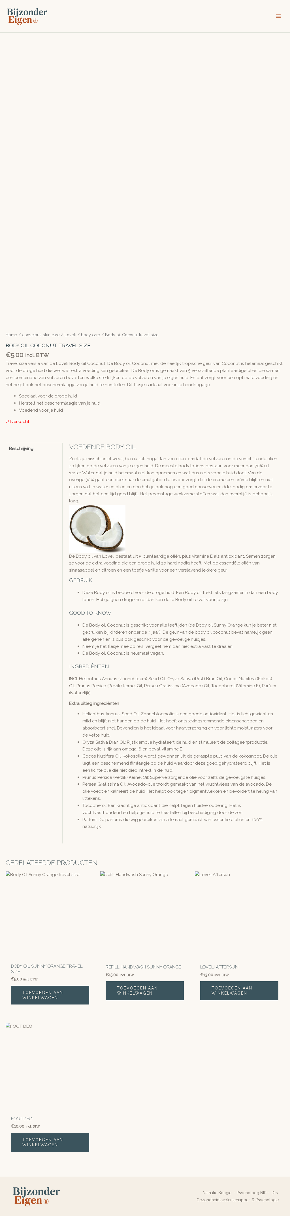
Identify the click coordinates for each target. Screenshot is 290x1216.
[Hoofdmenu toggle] (278, 16)
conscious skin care (41, 335)
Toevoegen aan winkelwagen (42, 995)
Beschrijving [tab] (21, 448)
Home (11, 335)
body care (90, 335)
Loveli (70, 335)
